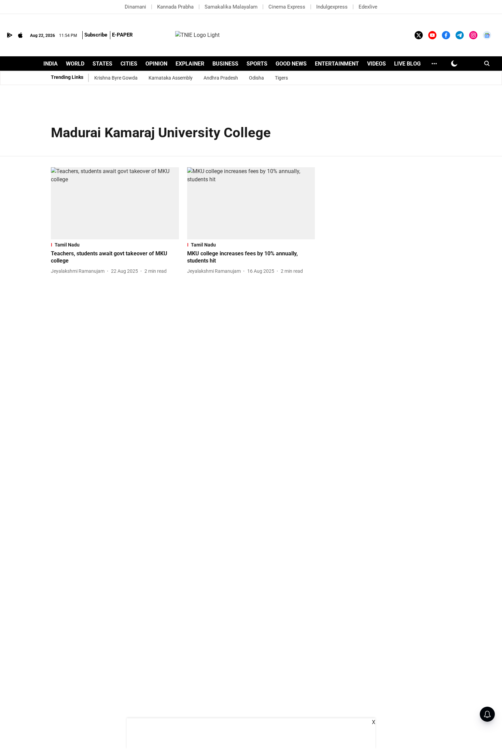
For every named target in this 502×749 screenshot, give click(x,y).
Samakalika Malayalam (231, 7)
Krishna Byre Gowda (116, 78)
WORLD (75, 63)
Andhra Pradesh (221, 78)
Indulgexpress (332, 7)
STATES (102, 63)
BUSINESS (225, 63)
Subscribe (95, 35)
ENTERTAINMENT (337, 63)
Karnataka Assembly (171, 78)
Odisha (256, 78)
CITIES (129, 63)
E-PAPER (122, 35)
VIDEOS (376, 63)
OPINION (156, 63)
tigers (281, 78)
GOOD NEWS (291, 63)
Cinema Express (286, 7)
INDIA (50, 63)
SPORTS (257, 63)
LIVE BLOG (407, 63)
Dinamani (135, 7)
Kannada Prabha (175, 7)
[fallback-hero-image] (115, 203)
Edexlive (368, 7)
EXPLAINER (190, 63)
